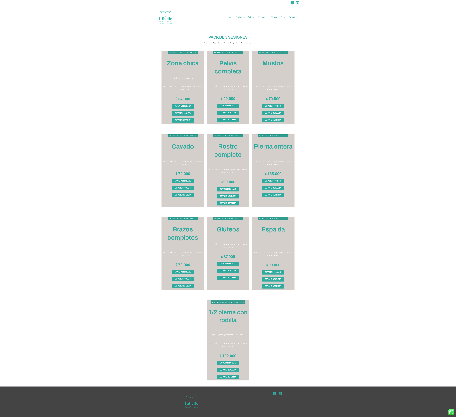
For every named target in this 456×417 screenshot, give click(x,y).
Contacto (293, 17)
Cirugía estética (278, 17)
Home (229, 17)
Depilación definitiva (245, 17)
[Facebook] (292, 3)
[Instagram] (297, 3)
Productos (262, 17)
